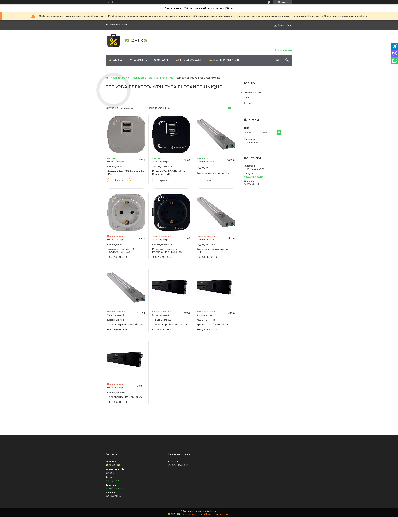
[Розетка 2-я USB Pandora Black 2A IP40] (171, 134)
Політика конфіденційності (218, 514)
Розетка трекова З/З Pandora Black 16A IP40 (167, 250)
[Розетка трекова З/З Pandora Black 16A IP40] (171, 212)
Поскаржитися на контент (193, 514)
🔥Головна (115, 60)
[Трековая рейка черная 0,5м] (171, 287)
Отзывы (248, 103)
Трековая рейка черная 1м (214, 324)
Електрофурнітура (163, 78)
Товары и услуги (252, 92)
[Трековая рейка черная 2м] (126, 360)
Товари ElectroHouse (141, 78)
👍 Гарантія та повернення (224, 60)
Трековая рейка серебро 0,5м (213, 250)
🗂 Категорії (137, 60)
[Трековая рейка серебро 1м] (126, 287)
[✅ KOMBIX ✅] (113, 40)
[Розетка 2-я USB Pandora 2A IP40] (126, 134)
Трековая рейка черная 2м (125, 397)
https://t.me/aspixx (253, 177)
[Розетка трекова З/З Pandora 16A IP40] (126, 212)
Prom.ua (214, 511)
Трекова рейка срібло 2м (213, 173)
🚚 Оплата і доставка (188, 60)
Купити (119, 180)
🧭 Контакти (161, 60)
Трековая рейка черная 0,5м (171, 324)
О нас (247, 97)
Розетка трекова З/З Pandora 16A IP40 (120, 250)
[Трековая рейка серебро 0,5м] (215, 212)
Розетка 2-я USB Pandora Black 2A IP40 (168, 173)
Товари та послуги (119, 78)
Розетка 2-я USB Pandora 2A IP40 (125, 173)
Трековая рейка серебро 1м (125, 324)
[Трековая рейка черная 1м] (215, 287)
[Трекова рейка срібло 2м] (215, 134)
